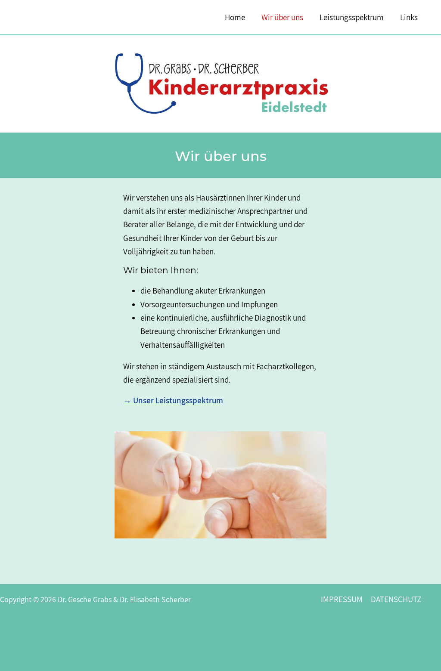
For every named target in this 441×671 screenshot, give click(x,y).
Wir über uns (282, 17)
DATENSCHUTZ (396, 599)
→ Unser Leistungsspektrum (173, 400)
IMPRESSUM (342, 599)
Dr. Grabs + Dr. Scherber (64, 17)
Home (235, 17)
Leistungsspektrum (352, 17)
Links (409, 17)
